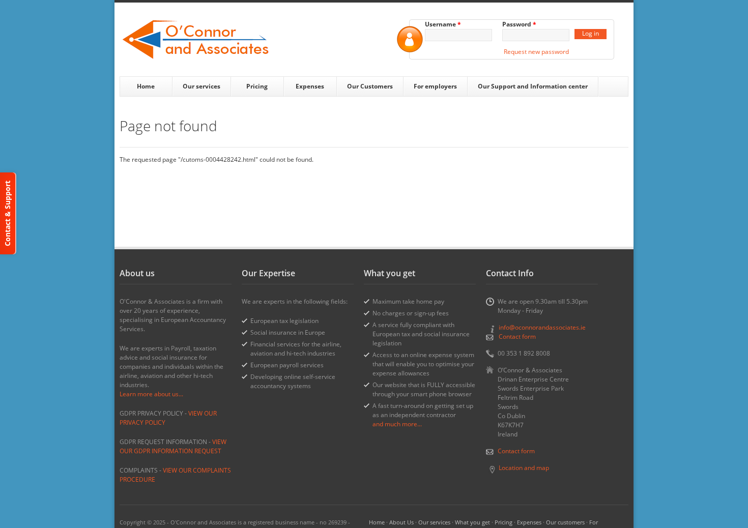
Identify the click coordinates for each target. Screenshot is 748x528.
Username (443, 24)
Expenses (310, 86)
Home (146, 86)
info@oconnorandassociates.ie (542, 327)
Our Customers (370, 86)
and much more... (397, 424)
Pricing (257, 86)
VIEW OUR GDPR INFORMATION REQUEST (173, 446)
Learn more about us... (151, 394)
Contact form (517, 336)
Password (519, 24)
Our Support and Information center (533, 86)
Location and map (524, 467)
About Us (401, 522)
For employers (435, 86)
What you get (472, 522)
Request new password (536, 51)
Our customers (565, 522)
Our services (201, 86)
